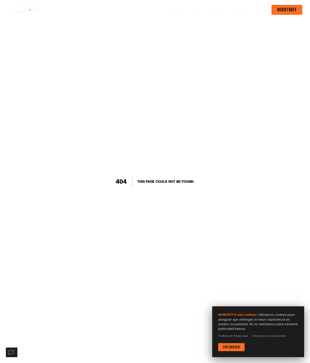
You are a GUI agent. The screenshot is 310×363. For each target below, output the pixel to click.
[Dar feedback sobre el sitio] (11, 352)
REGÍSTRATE (286, 9)
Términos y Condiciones (269, 336)
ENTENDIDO (231, 347)
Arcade (216, 9)
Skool (195, 9)
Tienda (239, 9)
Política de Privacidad (233, 336)
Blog (259, 9)
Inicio (175, 9)
